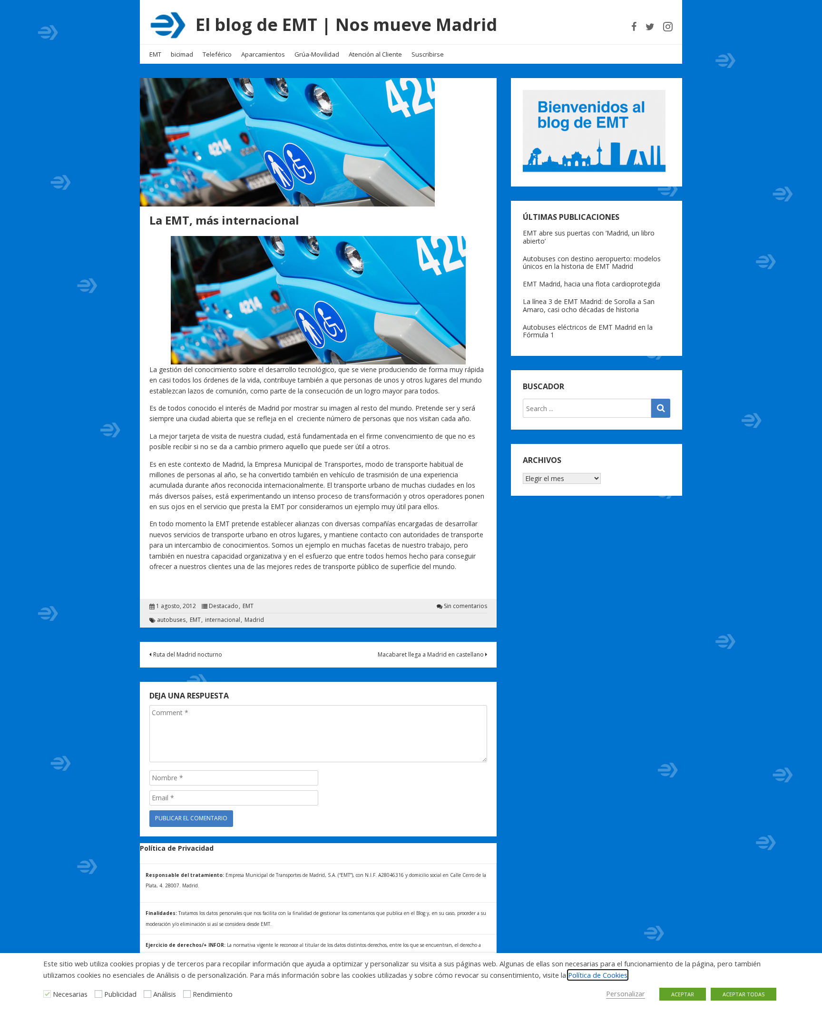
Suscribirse (427, 54)
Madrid (254, 620)
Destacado (223, 606)
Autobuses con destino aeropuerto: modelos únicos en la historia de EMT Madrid (592, 262)
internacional (222, 620)
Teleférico (217, 54)
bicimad (182, 54)
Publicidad (120, 994)
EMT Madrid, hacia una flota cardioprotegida (591, 283)
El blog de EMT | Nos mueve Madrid (346, 24)
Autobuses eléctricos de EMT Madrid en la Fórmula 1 (588, 331)
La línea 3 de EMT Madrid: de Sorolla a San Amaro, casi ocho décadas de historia (589, 305)
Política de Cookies (597, 975)
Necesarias (70, 994)
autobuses (171, 620)
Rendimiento (213, 994)
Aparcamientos (263, 54)
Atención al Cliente (375, 54)
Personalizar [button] (625, 993)
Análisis (164, 994)
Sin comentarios (465, 606)
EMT (155, 54)
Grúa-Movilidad (316, 54)
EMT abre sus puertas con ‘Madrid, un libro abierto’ (589, 237)
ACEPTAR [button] (682, 994)
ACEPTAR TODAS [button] (743, 994)
